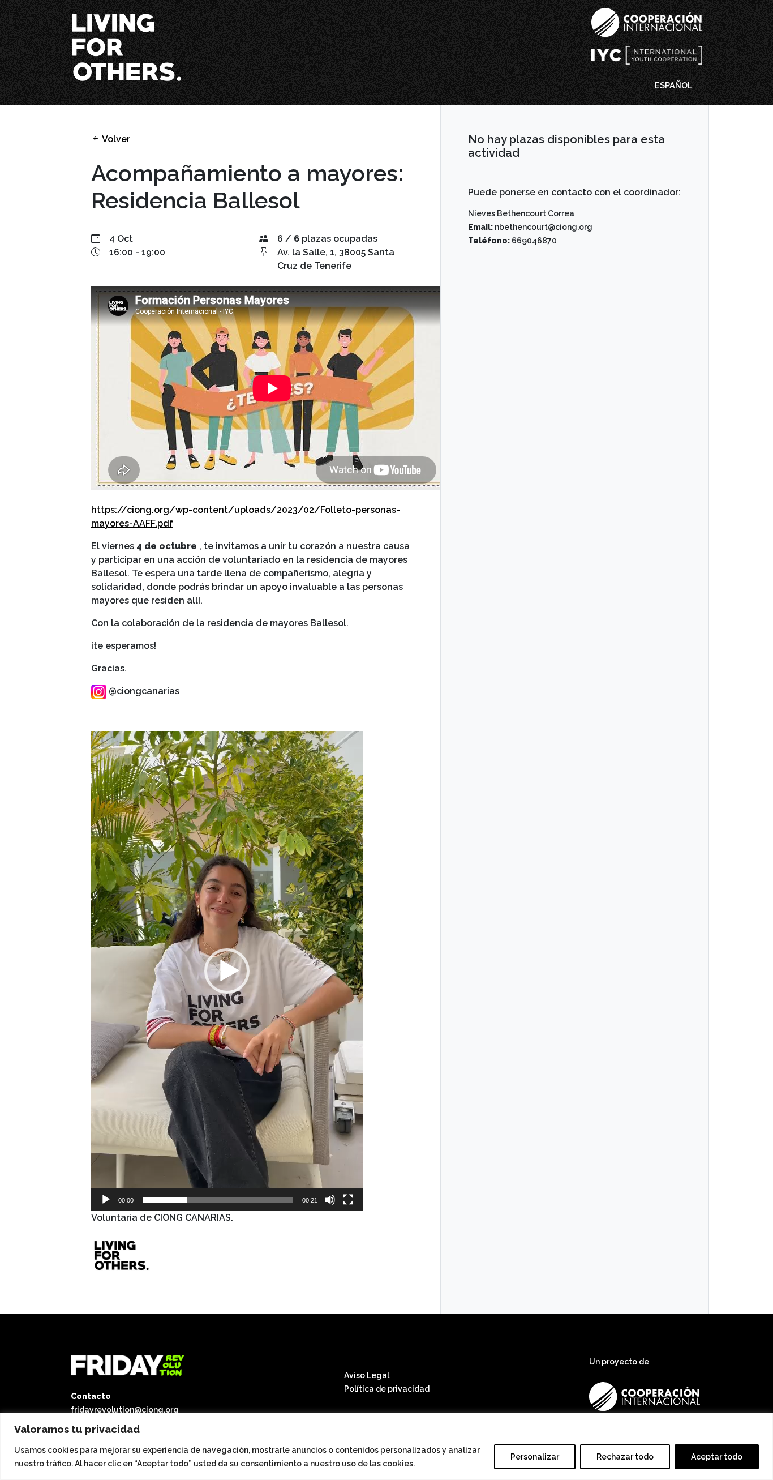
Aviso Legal (366, 1375)
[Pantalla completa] (348, 1199)
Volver (115, 139)
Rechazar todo (625, 1456)
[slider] (218, 1200)
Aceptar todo (716, 1456)
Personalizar (534, 1456)
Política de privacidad (387, 1388)
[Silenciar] (330, 1199)
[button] (227, 971)
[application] (227, 971)
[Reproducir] (105, 1199)
